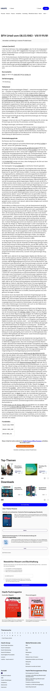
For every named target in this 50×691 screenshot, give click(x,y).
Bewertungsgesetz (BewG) (28, 362)
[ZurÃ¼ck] (45, 478)
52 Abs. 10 (27, 74)
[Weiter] (48, 478)
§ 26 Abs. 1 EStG (25, 312)
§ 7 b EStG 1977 (24, 64)
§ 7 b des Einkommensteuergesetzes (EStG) (15, 100)
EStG (3, 74)
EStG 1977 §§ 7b (19, 74)
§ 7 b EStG (25, 49)
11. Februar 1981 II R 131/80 (18, 407)
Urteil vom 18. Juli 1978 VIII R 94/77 (28, 148)
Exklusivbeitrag (18, 471)
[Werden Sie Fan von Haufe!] (2, 673)
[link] (3, 13)
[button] (46, 8)
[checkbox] (4, 579)
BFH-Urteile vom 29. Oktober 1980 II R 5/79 (17, 405)
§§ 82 (27, 95)
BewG (42, 384)
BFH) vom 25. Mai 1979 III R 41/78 (34, 353)
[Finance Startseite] (4, 8)
